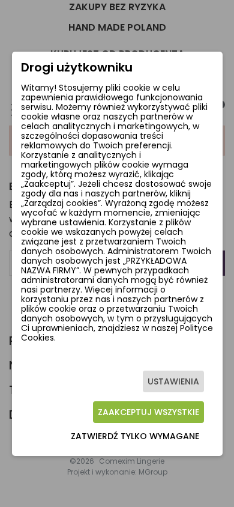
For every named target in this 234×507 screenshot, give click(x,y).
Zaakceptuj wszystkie (148, 412)
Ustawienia (173, 381)
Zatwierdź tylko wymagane (135, 436)
